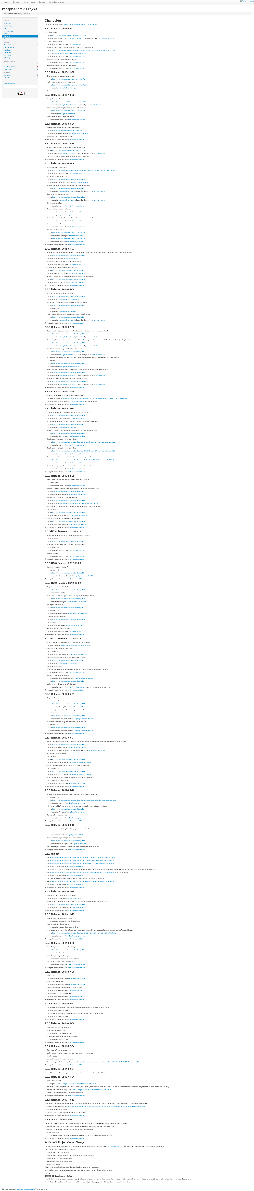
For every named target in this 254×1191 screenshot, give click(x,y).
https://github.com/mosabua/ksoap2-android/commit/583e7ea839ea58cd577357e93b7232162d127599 (82, 858)
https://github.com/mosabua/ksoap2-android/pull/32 (68, 500)
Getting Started (8, 26)
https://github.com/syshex (77, 436)
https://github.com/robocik (67, 105)
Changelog (7, 36)
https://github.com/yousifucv (67, 311)
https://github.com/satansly (76, 273)
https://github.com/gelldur (75, 898)
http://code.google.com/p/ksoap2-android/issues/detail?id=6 (77, 1084)
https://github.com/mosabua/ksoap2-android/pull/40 (68, 433)
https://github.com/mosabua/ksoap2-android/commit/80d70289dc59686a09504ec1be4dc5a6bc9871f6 (82, 861)
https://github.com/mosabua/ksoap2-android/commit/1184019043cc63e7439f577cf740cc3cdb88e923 (108, 1062)
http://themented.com (79, 844)
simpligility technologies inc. (25, 1189)
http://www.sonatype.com (67, 215)
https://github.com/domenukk (68, 663)
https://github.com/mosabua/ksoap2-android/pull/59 (68, 179)
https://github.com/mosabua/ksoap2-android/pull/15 (68, 771)
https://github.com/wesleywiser (77, 614)
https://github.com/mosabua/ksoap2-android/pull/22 (68, 660)
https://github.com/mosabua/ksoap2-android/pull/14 (68, 809)
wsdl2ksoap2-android (10, 66)
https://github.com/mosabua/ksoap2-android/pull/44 (68, 352)
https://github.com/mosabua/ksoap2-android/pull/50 (68, 296)
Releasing (7, 58)
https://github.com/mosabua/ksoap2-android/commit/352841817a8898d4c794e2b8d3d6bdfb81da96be (84, 933)
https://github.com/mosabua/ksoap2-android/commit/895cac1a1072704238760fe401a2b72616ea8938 (82, 863)
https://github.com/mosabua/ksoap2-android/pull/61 (68, 188)
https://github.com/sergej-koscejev (80, 762)
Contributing (7, 50)
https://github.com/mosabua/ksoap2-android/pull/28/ (68, 599)
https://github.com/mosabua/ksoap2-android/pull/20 (68, 728)
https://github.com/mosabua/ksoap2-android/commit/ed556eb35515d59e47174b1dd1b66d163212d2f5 (84, 170)
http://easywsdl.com (99, 105)
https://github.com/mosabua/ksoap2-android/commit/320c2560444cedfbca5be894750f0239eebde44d (95, 398)
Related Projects (29, 2)
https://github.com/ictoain (75, 835)
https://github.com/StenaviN (77, 747)
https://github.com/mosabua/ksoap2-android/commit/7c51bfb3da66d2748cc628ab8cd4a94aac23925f (84, 442)
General (6, 2)
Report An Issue (9, 47)
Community (16, 2)
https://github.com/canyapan (68, 88)
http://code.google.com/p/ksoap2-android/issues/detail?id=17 (87, 1106)
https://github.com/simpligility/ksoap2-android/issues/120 (70, 53)
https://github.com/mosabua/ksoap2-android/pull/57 (68, 270)
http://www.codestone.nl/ (76, 236)
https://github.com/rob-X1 (67, 114)
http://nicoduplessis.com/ (76, 418)
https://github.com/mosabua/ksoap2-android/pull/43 (68, 343)
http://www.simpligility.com (106, 38)
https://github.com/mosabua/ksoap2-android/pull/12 (68, 841)
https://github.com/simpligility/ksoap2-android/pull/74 (68, 150)
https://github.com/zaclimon (76, 38)
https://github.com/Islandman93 (69, 299)
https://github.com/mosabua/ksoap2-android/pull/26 (68, 590)
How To (6, 28)
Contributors (7, 53)
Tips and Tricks (8, 31)
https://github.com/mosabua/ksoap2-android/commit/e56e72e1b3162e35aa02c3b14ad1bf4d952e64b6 (82, 881)
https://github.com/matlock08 (84, 576)
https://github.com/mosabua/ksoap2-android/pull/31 (68, 541)
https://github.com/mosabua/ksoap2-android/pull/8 (68, 950)
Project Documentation (56, 2)
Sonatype (7, 78)
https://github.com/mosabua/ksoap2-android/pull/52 (68, 305)
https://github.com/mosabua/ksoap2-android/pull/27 (68, 608)
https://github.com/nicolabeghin (78, 133)
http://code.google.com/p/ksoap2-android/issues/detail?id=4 (127, 1106)
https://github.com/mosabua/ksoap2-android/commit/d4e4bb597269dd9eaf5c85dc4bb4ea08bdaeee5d (82, 872)
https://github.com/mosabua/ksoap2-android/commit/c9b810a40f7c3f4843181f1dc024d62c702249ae (84, 460)
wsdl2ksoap (7, 69)
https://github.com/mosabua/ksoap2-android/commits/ (81, 24)
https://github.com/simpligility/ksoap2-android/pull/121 (69, 85)
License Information (10, 39)
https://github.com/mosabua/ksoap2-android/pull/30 (68, 573)
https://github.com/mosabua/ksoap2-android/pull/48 (68, 373)
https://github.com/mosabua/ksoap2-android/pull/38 (68, 415)
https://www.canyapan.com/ (75, 242)
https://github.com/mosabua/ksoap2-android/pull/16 (68, 759)
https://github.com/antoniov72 (81, 515)
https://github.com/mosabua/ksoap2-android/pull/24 (68, 681)
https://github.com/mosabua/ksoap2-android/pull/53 (68, 255)
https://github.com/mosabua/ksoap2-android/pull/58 (68, 279)
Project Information (9, 84)
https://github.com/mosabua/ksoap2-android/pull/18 (68, 716)
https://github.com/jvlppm (80, 182)
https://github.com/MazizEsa (75, 625)
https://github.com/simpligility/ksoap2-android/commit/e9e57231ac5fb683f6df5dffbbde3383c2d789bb (83, 50)
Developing (7, 55)
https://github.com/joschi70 (67, 427)
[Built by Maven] (20, 93)
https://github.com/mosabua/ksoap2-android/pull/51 (68, 317)
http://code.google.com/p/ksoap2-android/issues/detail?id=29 (92, 1090)
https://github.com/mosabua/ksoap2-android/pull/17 (77, 645)
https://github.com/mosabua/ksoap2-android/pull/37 (68, 424)
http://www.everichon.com (77, 965)
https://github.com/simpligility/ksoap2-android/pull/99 (68, 111)
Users (5, 34)
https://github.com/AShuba (77, 495)
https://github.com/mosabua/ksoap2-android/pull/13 (68, 744)
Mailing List (7, 45)
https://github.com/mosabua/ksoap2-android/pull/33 (68, 512)
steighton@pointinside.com (89, 503)
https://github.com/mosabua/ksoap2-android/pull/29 (68, 619)
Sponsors (42, 2)
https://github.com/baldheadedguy (69, 503)
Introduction (7, 23)
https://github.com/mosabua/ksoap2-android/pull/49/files (70, 381)
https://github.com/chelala (72, 258)
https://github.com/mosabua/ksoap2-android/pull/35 (68, 521)
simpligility (7, 75)
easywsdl (6, 64)
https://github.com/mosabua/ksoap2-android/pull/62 (68, 197)
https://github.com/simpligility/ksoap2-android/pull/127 (69, 35)
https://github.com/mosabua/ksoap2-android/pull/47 (68, 364)
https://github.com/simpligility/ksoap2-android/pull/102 (69, 102)
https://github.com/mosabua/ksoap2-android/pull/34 (68, 492)
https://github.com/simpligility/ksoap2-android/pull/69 (68, 233)
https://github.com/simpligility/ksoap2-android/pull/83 (68, 131)
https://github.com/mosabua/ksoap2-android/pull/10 (68, 904)
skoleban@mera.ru (78, 401)
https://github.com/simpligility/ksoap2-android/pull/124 (69, 79)
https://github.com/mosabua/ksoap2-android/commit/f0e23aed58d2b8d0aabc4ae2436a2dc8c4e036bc (84, 800)
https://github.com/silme (78, 812)
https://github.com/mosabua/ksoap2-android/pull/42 (68, 334)
